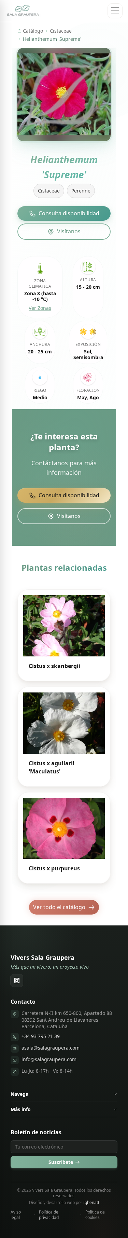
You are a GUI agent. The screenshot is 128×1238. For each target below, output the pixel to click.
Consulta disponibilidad (69, 213)
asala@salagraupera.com (51, 1047)
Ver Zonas (40, 308)
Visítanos (69, 231)
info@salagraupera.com (49, 1059)
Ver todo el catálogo (59, 907)
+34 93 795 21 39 (41, 1036)
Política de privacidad (49, 1214)
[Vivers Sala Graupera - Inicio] (23, 11)
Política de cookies (95, 1214)
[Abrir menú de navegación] (115, 10)
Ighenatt (91, 1202)
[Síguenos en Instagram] (17, 980)
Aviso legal (16, 1214)
